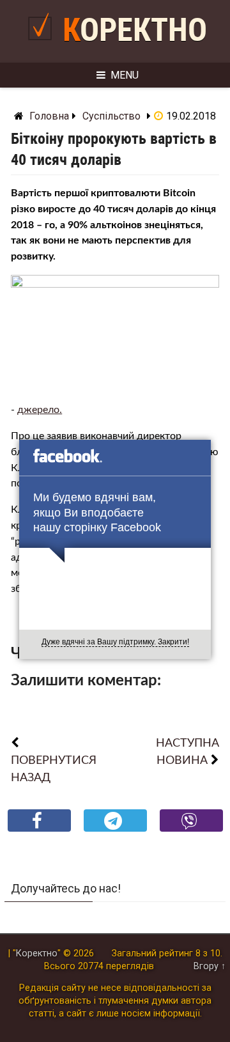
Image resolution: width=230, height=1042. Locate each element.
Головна (49, 116)
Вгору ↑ (210, 966)
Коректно (135, 30)
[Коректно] (43, 45)
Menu (125, 75)
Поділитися (39, 831)
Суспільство (111, 116)
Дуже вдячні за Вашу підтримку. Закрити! (115, 641)
